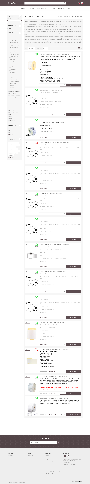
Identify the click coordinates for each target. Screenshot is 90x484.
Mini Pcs (10, 99)
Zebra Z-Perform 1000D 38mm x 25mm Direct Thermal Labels (54, 168)
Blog (47, 459)
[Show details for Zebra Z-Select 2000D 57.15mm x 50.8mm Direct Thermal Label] (32, 154)
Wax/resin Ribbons (13, 74)
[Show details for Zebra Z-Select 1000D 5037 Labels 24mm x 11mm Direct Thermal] (32, 131)
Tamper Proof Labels (13, 89)
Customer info (30, 455)
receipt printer (11, 149)
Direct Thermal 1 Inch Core (14, 40)
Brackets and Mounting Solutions (13, 108)
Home (61, 16)
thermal (10, 151)
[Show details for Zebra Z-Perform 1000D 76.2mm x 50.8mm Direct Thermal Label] (32, 230)
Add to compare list (61, 85)
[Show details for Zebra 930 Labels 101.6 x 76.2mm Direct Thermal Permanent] (32, 361)
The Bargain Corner (13, 120)
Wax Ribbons (12, 72)
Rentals (10, 118)
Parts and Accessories (13, 110)
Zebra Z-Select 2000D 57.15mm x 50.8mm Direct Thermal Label (54, 142)
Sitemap (11, 455)
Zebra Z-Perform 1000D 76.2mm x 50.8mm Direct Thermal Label (54, 219)
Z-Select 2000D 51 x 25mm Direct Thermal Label (51, 193)
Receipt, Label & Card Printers (14, 91)
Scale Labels (12, 85)
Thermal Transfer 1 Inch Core (13, 43)
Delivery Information (13, 457)
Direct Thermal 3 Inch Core (14, 45)
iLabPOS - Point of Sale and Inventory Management (52, 469)
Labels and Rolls (12, 36)
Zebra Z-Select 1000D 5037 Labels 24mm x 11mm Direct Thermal (55, 120)
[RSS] (68, 456)
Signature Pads (12, 103)
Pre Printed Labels (13, 83)
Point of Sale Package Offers (51, 466)
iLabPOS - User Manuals (50, 473)
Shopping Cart (82, 3)
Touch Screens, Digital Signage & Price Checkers (13, 101)
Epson (10, 130)
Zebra (10, 28)
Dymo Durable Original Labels (13, 52)
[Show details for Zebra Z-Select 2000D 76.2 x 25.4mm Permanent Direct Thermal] (32, 256)
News (47, 457)
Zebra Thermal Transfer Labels (13, 70)
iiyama (15, 144)
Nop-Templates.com (78, 482)
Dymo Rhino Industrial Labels (13, 57)
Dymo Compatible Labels (14, 62)
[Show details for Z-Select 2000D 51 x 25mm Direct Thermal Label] (32, 205)
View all (10, 134)
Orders (29, 459)
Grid (79, 48)
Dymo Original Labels (13, 49)
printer (10, 146)
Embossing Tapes (13, 61)
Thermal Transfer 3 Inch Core (13, 48)
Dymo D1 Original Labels (14, 54)
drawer (10, 142)
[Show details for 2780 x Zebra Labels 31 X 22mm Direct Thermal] (32, 101)
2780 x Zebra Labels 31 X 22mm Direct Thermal (51, 90)
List (81, 48)
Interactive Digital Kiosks (13, 112)
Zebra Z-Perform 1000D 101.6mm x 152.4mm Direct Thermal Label (55, 297)
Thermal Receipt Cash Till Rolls (14, 38)
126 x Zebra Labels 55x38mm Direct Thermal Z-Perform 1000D (54, 54)
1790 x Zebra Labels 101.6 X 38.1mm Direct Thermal (52, 322)
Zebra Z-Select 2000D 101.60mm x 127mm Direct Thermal (53, 271)
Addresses (30, 457)
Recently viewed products (51, 461)
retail (16, 149)
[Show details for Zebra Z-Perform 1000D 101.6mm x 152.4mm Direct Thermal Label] (32, 308)
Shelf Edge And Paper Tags (14, 77)
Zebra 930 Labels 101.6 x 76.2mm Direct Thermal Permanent (54, 349)
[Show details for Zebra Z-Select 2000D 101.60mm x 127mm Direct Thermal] (32, 283)
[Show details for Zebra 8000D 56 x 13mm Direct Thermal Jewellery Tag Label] (32, 388)
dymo (14, 142)
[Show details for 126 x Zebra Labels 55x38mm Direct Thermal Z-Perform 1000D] (32, 65)
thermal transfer (16, 151)
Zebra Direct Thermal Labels (13, 67)
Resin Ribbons (12, 76)
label (19, 144)
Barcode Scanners (12, 93)
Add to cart (75, 85)
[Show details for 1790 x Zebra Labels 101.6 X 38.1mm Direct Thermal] (32, 334)
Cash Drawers (12, 105)
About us (11, 463)
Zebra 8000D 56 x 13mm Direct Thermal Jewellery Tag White (54, 398)
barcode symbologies (48, 29)
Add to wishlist (64, 85)
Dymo (10, 132)
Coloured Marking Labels (14, 81)
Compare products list (50, 463)
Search (47, 455)
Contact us (11, 465)
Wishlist (29, 463)
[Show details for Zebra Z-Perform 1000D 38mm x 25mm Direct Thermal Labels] (32, 179)
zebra (16, 153)
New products (48, 465)
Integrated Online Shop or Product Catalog (54, 471)
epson (17, 142)
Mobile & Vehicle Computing (14, 95)
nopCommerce (79, 481)
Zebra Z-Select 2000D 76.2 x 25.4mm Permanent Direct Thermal (54, 244)
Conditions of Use (12, 461)
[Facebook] (65, 456)
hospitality (11, 144)
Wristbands (12, 87)
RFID (10, 114)
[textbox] (50, 3)
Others (10, 116)
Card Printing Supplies (14, 79)
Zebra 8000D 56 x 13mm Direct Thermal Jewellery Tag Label (53, 376)
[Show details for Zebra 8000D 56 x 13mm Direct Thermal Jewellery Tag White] (32, 409)
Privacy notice (12, 459)
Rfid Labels (12, 64)
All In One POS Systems (13, 97)
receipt (14, 146)
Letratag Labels (12, 59)
